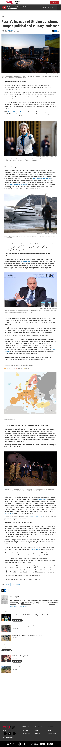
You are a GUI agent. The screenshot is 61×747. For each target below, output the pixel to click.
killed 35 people (9, 513)
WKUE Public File (38, 726)
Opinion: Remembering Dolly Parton (21, 656)
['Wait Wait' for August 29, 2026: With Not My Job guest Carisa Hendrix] (6, 617)
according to (36, 549)
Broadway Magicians (6, 645)
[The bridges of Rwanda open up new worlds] (6, 669)
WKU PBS (49, 730)
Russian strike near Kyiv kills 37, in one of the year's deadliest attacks (30, 626)
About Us (37, 730)
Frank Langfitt (9, 30)
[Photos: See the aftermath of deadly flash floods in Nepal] (6, 638)
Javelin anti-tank (25, 261)
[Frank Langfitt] (4, 599)
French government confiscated (41, 178)
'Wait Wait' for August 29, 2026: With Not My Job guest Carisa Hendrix (30, 615)
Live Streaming (50, 726)
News (2, 16)
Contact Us (37, 733)
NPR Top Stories (17, 584)
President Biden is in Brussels (17, 112)
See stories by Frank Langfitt (19, 606)
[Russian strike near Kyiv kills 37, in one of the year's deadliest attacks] (6, 628)
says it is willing (41, 499)
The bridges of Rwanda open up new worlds (23, 667)
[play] (4, 7)
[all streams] (59, 7)
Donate (55, 2)
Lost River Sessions (51, 733)
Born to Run (52, 604)
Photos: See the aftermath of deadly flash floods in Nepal (27, 635)
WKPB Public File (26, 730)
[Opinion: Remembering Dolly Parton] (6, 658)
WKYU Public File (26, 726)
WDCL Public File (26, 733)
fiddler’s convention (26, 604)
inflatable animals (29, 602)
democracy (14, 602)
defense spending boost (36, 517)
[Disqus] (30, 701)
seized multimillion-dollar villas (18, 185)
